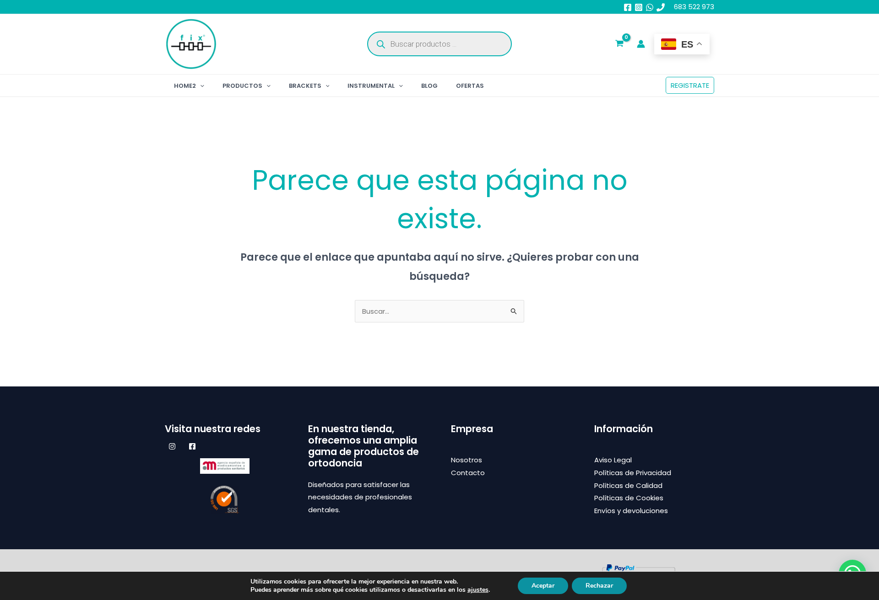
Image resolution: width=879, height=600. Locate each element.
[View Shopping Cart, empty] (619, 44)
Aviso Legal (613, 460)
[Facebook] (628, 7)
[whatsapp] (650, 7)
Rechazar (599, 585)
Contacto (468, 472)
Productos (242, 86)
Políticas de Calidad (628, 485)
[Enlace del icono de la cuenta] (641, 44)
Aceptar (543, 585)
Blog (429, 86)
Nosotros (466, 460)
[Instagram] (639, 7)
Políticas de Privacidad (632, 472)
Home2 (185, 86)
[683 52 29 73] (661, 7)
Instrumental (371, 86)
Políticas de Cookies (628, 498)
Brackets (305, 86)
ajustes (477, 590)
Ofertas (470, 86)
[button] (200, 85)
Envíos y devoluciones (631, 510)
